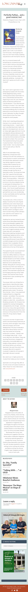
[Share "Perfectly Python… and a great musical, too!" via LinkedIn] (19, 380)
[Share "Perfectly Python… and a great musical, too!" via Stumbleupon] (11, 383)
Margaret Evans (13, 20)
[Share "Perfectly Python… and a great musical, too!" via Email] (14, 383)
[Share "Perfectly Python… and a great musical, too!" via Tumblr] (14, 380)
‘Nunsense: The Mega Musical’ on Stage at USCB (12, 487)
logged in (13, 503)
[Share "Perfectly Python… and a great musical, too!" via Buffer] (22, 380)
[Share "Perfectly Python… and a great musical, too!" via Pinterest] (16, 380)
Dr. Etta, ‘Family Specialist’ (10, 463)
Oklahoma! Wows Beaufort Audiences (11, 479)
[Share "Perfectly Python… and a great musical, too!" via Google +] (11, 380)
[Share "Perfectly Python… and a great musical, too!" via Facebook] (5, 380)
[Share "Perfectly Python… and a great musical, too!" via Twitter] (8, 380)
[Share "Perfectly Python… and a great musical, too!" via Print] (16, 383)
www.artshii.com (10, 368)
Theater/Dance (13, 22)
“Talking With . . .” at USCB (12, 471)
